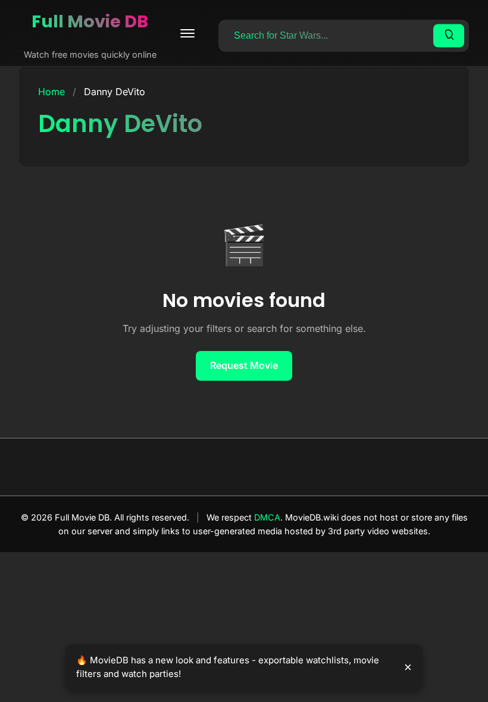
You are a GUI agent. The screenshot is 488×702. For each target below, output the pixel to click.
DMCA (267, 517)
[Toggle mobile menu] (187, 33)
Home (51, 92)
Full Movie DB (90, 21)
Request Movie (244, 365)
